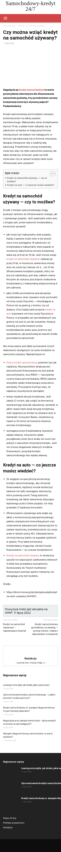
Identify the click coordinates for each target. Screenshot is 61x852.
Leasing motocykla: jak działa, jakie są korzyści (26, 685)
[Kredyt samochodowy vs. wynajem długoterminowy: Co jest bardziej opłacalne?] (11, 802)
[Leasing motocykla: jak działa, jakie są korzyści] (11, 772)
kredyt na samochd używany (22, 258)
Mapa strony (9, 818)
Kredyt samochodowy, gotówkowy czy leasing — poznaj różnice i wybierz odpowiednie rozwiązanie (44, 629)
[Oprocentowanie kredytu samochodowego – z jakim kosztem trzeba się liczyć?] (11, 787)
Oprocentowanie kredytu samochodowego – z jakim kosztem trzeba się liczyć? (29, 696)
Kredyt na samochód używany (31, 25)
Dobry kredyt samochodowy (21, 362)
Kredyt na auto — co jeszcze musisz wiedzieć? (30, 185)
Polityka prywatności (13, 822)
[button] (5, 18)
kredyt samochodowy (31, 89)
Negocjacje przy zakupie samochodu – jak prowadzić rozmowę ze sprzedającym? (29, 722)
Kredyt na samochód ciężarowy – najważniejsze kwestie (14, 627)
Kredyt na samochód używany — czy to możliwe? (27, 180)
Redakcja (8, 827)
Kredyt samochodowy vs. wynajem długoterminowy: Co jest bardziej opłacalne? (29, 709)
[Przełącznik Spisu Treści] (51, 173)
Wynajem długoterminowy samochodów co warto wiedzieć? (28, 735)
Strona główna (9, 25)
